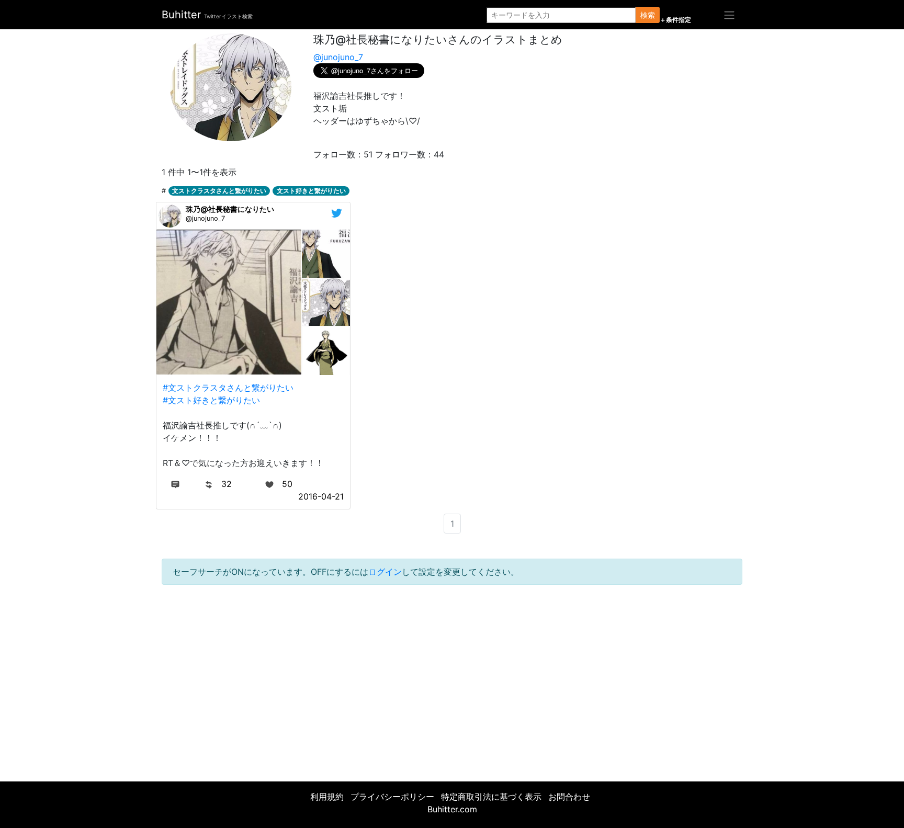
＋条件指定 (675, 20)
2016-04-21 (321, 496)
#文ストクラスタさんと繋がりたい (228, 387)
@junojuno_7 (338, 57)
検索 (647, 14)
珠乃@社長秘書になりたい (230, 209)
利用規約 (327, 796)
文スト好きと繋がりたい (311, 191)
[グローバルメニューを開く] (729, 14)
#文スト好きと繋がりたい (211, 400)
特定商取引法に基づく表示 (491, 796)
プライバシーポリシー (392, 796)
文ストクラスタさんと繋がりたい (219, 191)
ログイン (385, 571)
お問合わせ (569, 796)
